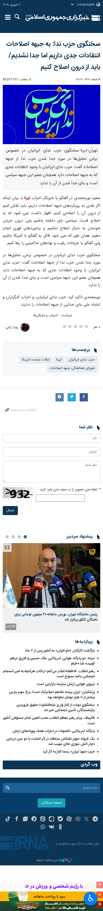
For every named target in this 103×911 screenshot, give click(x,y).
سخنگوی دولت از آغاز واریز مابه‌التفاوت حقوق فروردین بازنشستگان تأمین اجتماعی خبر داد (55, 707)
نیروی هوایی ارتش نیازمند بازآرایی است (66, 684)
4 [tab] (7, 536)
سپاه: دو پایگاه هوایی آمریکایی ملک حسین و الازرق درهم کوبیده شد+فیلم (52, 661)
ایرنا (58, 17)
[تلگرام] (95, 819)
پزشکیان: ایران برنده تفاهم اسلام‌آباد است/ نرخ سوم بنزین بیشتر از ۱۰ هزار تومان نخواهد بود (52, 694)
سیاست (66, 315)
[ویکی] (51, 827)
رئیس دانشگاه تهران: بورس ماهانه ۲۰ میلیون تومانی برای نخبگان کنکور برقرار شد (56, 616)
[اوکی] (60, 827)
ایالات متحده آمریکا (35, 360)
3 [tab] (13, 536)
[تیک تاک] (8, 819)
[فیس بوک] (16, 819)
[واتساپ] (42, 827)
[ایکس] (86, 819)
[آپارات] (69, 819)
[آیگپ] (51, 819)
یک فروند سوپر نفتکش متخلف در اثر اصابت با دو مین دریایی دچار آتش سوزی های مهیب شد (50, 741)
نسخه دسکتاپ (51, 803)
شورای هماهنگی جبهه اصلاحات (72, 368)
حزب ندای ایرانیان (82, 360)
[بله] (60, 819)
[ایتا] (42, 819)
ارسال (10, 510)
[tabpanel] (51, 588)
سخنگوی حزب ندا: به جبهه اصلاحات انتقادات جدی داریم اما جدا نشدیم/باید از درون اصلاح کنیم (53, 56)
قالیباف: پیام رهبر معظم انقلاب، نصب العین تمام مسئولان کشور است (49, 720)
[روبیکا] (78, 819)
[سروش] (34, 819)
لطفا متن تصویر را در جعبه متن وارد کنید (70, 489)
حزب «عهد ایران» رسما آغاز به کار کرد (69, 752)
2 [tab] (19, 536)
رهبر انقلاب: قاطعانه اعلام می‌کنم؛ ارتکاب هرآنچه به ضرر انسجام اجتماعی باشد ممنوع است (49, 674)
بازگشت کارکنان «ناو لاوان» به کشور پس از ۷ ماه (60, 651)
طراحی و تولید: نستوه (49, 860)
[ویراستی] (25, 819)
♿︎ (91, 898)
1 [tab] (25, 536)
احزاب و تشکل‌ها (45, 315)
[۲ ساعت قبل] (51, 575)
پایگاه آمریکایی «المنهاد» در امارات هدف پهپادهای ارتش (53, 731)
